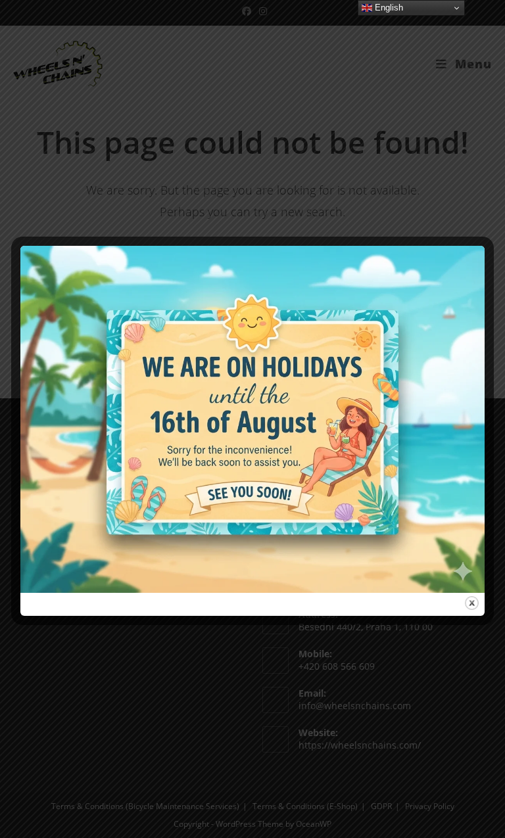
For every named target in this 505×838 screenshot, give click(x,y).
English (387, 7)
